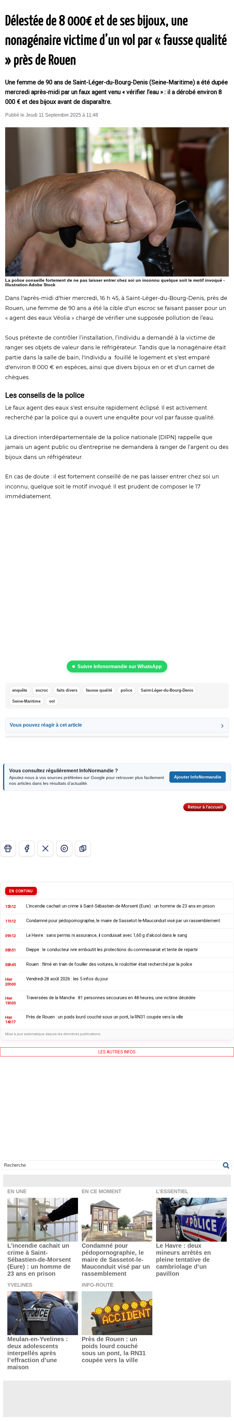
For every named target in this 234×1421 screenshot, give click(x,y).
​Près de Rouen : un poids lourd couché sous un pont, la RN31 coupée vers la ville (114, 1349)
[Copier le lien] (83, 848)
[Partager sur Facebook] (27, 848)
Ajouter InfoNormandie (197, 776)
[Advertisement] (117, 1112)
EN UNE (17, 1191)
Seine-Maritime (26, 701)
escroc (42, 690)
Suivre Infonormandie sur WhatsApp (119, 666)
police (126, 690)
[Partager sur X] (45, 848)
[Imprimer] (8, 848)
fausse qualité (99, 690)
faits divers (67, 690)
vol (52, 701)
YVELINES (19, 1285)
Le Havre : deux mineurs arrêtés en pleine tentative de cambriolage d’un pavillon (183, 1259)
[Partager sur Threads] (64, 848)
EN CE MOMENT (101, 1191)
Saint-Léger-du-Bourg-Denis (167, 690)
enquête (19, 690)
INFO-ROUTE (97, 1285)
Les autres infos (117, 1051)
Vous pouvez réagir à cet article (46, 725)
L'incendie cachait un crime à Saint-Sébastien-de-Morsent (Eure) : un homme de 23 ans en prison (39, 1259)
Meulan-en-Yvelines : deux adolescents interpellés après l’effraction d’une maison (37, 1353)
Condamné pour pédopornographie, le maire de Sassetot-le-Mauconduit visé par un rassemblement (116, 1259)
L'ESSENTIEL (172, 1191)
